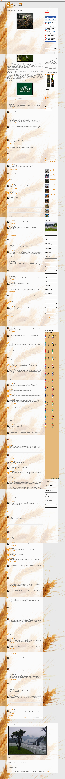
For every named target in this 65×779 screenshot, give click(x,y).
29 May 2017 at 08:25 (12, 428)
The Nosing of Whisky (48, 319)
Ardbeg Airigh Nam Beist (48, 114)
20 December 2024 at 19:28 (12, 692)
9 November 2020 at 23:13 (12, 593)
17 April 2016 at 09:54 (12, 311)
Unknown (10, 191)
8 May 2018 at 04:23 (12, 478)
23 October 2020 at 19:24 (12, 586)
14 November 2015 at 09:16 (12, 230)
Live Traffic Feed (50, 17)
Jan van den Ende (11, 110)
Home (25, 717)
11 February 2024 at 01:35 (12, 679)
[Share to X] (20, 98)
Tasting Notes (23, 99)
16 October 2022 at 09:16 (12, 659)
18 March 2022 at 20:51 (12, 642)
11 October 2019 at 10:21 (12, 545)
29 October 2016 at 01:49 (12, 366)
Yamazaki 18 (47, 165)
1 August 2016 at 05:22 (12, 331)
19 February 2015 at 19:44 (12, 122)
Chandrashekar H (11, 461)
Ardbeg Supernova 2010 (48, 115)
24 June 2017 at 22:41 (12, 458)
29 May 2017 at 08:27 (12, 435)
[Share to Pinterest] (21, 98)
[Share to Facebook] (20, 98)
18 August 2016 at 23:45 (12, 353)
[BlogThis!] (19, 98)
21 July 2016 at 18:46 (12, 316)
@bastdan (47, 97)
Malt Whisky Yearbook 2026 (49, 318)
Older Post (41, 717)
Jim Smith (10, 537)
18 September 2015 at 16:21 (13, 193)
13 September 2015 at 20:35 (13, 149)
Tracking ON (53, 41)
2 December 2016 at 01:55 (12, 396)
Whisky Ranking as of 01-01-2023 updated (50, 164)
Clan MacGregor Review (53, 179)
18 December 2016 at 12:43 (12, 403)
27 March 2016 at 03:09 (12, 291)
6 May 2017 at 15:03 (12, 409)
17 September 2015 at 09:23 (13, 188)
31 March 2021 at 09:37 (12, 624)
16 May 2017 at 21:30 (12, 414)
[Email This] (18, 98)
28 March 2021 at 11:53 (12, 603)
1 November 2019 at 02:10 (12, 550)
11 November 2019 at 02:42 (12, 561)
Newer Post (8, 717)
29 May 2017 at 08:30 (12, 442)
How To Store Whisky (48, 317)
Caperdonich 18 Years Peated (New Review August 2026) (52, 170)
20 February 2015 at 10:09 (12, 129)
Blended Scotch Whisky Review (14, 99)
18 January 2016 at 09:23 (12, 258)
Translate (51, 54)
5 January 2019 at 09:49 (12, 507)
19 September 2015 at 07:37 (13, 200)
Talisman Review (52, 199)
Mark (10, 341)
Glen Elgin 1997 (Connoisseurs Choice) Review (52, 175)
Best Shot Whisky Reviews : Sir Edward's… (50, 19)
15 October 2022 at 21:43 (12, 653)
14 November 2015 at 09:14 (12, 223)
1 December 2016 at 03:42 (12, 391)
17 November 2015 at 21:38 (12, 235)
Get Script (47, 41)
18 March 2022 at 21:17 (12, 648)
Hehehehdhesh (11, 394)
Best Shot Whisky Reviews (50, 38)
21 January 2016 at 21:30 (12, 285)
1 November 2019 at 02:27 (12, 555)
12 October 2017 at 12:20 (12, 463)
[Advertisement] (51, 526)
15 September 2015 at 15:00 (13, 169)
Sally (10, 363)
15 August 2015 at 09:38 (12, 143)
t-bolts (10, 158)
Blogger (48, 771)
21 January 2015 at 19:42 (12, 107)
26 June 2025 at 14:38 (12, 713)
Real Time (50, 41)
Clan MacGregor (19, 99)
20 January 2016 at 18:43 (12, 266)
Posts (46, 108)
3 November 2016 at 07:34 (12, 386)
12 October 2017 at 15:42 (12, 468)
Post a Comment (10, 715)
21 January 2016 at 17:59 (12, 279)
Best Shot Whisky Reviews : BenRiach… (50, 34)
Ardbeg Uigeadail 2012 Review (49, 74)
